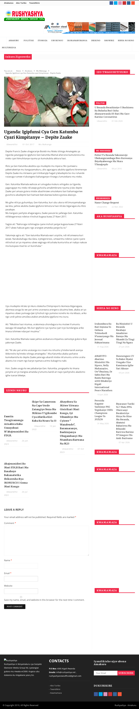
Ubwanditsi (12, 144)
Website (8, 585)
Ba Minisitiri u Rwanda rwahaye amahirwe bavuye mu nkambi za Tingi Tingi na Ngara (125, 333)
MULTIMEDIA (9, 47)
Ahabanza (8, 3)
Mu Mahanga (45, 144)
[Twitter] (115, 3)
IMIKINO (95, 40)
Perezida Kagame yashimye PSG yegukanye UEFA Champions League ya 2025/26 (104, 410)
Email (7, 573)
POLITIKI (29, 40)
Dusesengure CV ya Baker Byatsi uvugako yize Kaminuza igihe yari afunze (125, 362)
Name (8, 560)
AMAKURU (14, 40)
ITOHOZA (42, 40)
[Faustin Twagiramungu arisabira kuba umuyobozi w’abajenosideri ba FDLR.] (16, 404)
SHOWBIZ (109, 40)
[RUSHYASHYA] (24, 15)
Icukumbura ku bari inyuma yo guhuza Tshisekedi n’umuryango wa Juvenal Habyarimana (104, 333)
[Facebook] (111, 3)
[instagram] (128, 3)
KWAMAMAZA (103, 198)
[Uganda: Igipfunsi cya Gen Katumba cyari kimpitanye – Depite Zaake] (46, 126)
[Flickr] (120, 3)
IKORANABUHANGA (77, 40)
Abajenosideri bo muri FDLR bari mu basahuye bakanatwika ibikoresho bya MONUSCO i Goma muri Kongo (16, 475)
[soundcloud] (133, 3)
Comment (10, 523)
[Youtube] (124, 3)
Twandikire (34, 3)
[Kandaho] (89, 27)
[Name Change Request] (115, 186)
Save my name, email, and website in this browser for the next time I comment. (44, 599)
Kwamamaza (56, 693)
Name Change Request (107, 202)
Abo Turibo (21, 3)
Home (3, 40)
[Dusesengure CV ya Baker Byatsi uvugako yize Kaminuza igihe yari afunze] (125, 352)
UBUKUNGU (57, 40)
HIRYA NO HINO (126, 40)
